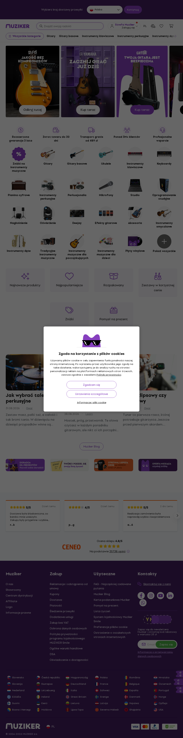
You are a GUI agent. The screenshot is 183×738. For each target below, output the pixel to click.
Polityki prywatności (109, 375)
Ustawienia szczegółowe (91, 394)
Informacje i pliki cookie (91, 402)
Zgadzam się (91, 385)
